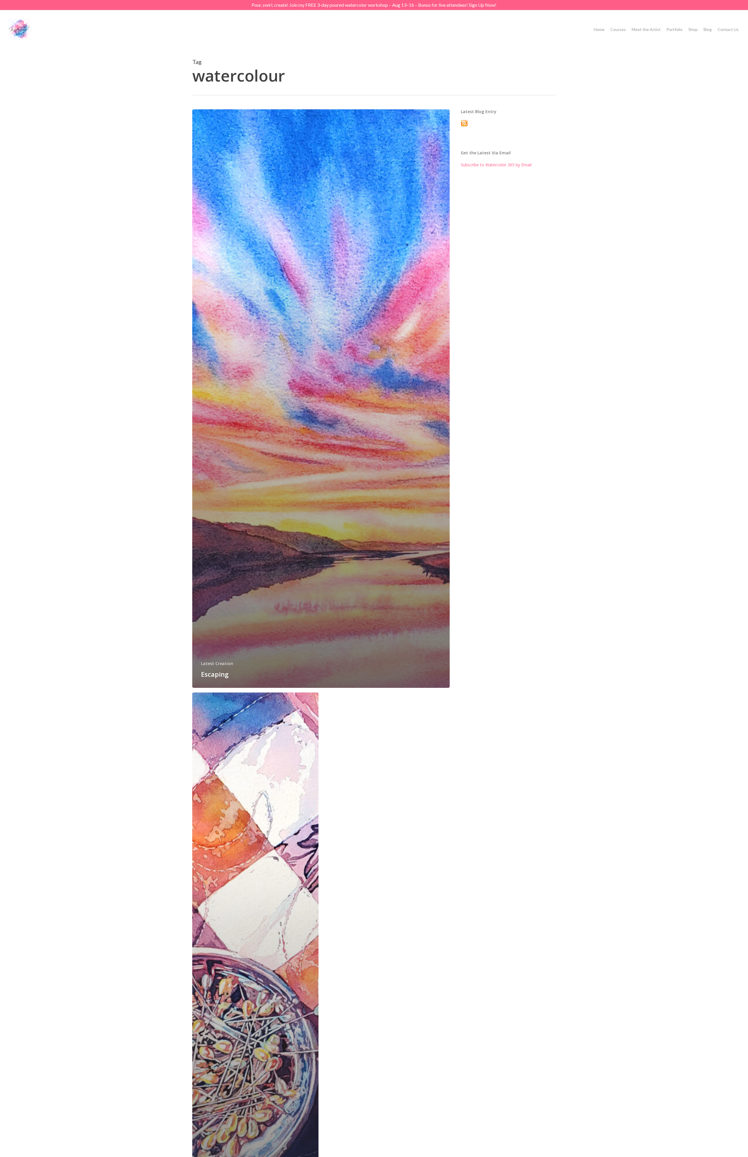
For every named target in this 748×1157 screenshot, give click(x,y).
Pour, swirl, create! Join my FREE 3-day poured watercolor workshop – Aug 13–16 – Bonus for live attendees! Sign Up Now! (374, 5)
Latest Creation (217, 663)
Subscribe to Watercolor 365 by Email (496, 164)
